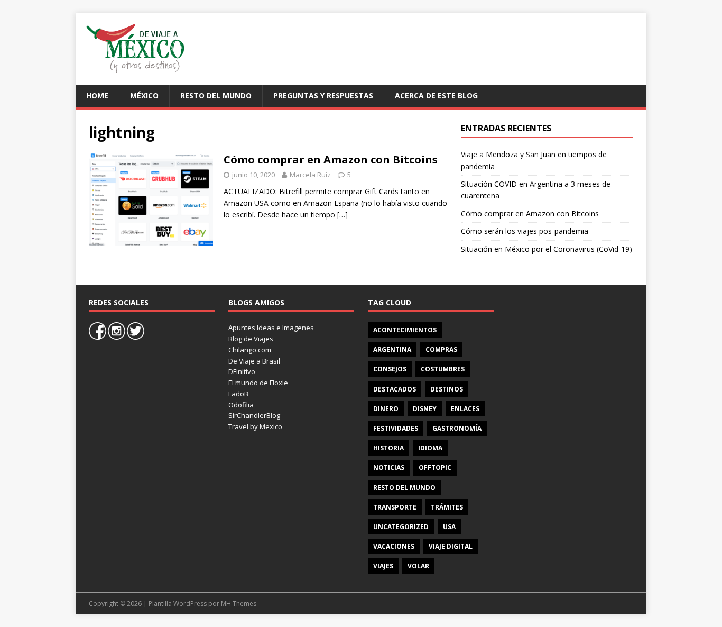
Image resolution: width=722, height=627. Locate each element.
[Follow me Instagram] (117, 337)
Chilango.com (249, 350)
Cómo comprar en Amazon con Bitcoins (331, 159)
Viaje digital (451, 546)
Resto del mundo (216, 95)
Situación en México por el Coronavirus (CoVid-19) (546, 249)
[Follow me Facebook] (98, 337)
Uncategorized (401, 526)
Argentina (392, 349)
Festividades (395, 428)
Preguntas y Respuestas (323, 95)
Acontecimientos (405, 329)
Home (97, 95)
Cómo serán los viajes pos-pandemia (524, 231)
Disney (425, 408)
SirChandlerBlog (254, 415)
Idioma (430, 447)
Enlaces (465, 408)
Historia (388, 447)
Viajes (383, 565)
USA (449, 526)
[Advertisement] (443, 47)
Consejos (389, 369)
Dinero (386, 408)
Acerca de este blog (436, 95)
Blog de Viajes (250, 338)
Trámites (447, 507)
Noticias (388, 467)
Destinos (446, 389)
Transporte (394, 507)
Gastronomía (457, 428)
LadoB (238, 393)
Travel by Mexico (255, 426)
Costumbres (443, 369)
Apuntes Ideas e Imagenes (271, 327)
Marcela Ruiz (310, 174)
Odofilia (241, 405)
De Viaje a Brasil (254, 361)
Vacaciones (393, 546)
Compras (441, 349)
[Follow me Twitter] (135, 337)
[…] (342, 215)
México (144, 95)
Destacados (394, 389)
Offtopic (435, 467)
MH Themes (238, 603)
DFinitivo (241, 371)
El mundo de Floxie (258, 382)
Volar (418, 565)
